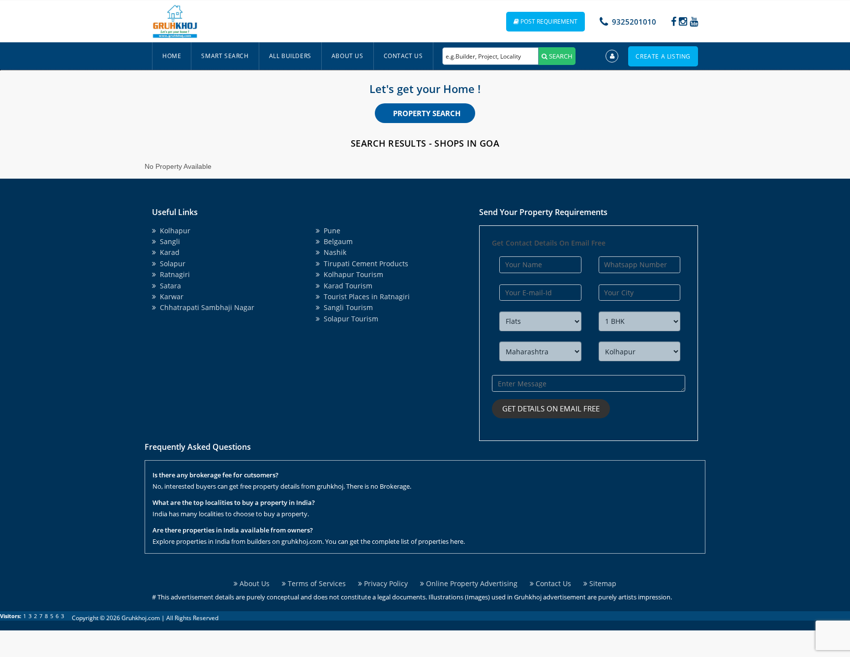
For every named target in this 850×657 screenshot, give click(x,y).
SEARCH (560, 56)
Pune (330, 230)
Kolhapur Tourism (351, 274)
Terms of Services (316, 583)
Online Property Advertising (470, 583)
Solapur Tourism (349, 318)
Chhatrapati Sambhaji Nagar (205, 307)
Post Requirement (548, 21)
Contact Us (403, 56)
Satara (168, 285)
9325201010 (634, 22)
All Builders (290, 56)
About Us (348, 56)
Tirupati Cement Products (364, 263)
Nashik (333, 252)
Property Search (426, 113)
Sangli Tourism (346, 307)
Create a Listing (663, 56)
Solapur (170, 263)
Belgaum (336, 241)
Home (171, 56)
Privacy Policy (385, 583)
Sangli (168, 241)
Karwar (169, 296)
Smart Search (224, 56)
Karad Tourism (346, 285)
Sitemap (601, 583)
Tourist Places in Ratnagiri (365, 296)
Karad (168, 252)
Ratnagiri (173, 274)
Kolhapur (173, 230)
